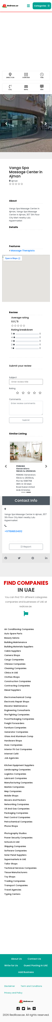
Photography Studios (15, 830)
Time (41, 77)
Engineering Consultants (17, 707)
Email (26, 89)
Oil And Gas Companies (16, 806)
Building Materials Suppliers (18, 644)
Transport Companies (16, 882)
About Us (16, 956)
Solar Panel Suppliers (15, 852)
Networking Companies (16, 801)
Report (27, 544)
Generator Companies (16, 729)
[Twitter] (23, 1006)
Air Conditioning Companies (19, 626)
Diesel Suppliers (12, 687)
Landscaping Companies (17, 767)
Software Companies (15, 848)
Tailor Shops (10, 861)
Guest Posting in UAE (36, 963)
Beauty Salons (11, 635)
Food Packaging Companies (19, 716)
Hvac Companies (13, 742)
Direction (10, 77)
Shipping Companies (15, 843)
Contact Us (34, 956)
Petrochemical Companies (18, 819)
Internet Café (11, 751)
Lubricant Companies (15, 775)
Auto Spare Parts (13, 631)
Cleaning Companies (15, 665)
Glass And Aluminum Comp (18, 733)
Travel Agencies (12, 887)
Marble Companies (14, 784)
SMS (41, 89)
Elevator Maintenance (15, 703)
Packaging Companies (16, 810)
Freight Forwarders (14, 720)
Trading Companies (14, 878)
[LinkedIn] (29, 1006)
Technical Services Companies (20, 865)
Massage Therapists (23, 250)
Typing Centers (12, 891)
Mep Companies (13, 788)
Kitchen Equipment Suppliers (19, 762)
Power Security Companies (18, 835)
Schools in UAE (11, 839)
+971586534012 (13, 529)
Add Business (26, 969)
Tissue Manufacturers (15, 869)
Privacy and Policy (13, 990)
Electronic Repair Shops (16, 699)
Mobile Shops (11, 793)
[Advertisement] (26, 39)
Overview (26, 77)
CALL (10, 89)
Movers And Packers (15, 797)
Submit (26, 420)
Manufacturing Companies (18, 780)
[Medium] (34, 1006)
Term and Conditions (31, 983)
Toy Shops (9, 874)
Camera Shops (12, 652)
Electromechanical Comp (17, 694)
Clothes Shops (12, 674)
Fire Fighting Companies (16, 712)
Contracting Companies (17, 683)
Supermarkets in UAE (15, 856)
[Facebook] (18, 1006)
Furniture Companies (15, 725)
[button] (28, 6)
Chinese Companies (14, 661)
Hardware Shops (13, 738)
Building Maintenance (15, 639)
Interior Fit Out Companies (18, 746)
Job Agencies (11, 755)
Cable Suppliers (12, 648)
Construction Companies (17, 678)
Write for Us (11, 963)
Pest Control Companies (17, 814)
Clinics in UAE (11, 670)
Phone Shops (11, 823)
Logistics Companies (15, 771)
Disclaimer (9, 983)
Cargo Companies (14, 657)
